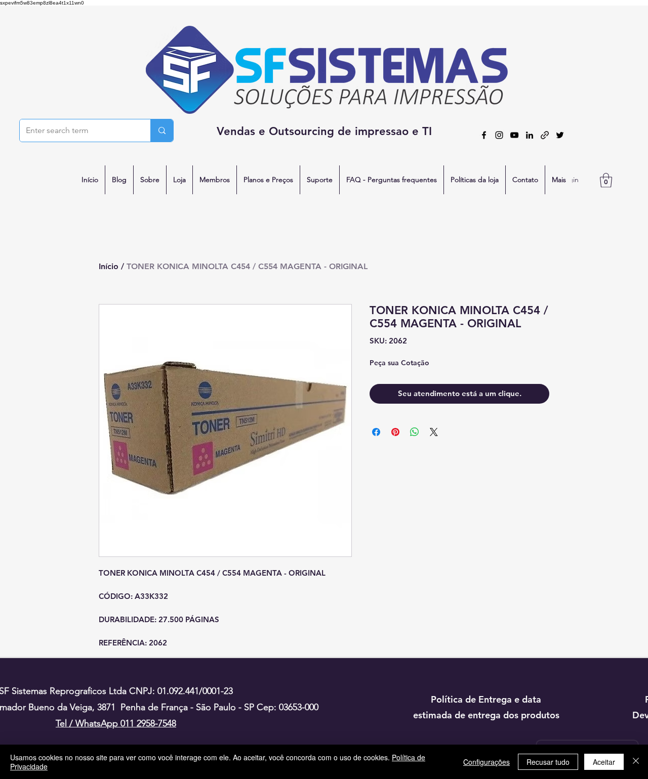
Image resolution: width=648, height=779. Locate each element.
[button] (606, 180)
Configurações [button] (486, 762)
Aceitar (604, 762)
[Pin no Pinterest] (395, 432)
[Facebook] (484, 135)
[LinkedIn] (529, 135)
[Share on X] (434, 432)
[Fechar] (636, 762)
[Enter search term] (161, 130)
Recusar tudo (548, 762)
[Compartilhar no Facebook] (376, 432)
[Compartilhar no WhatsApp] (415, 432)
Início (108, 266)
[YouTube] (514, 135)
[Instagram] (499, 135)
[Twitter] (560, 135)
